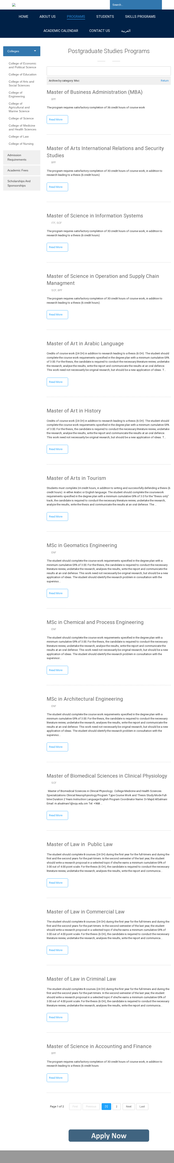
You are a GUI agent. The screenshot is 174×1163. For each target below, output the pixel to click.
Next (129, 1106)
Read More (56, 119)
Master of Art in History (74, 411)
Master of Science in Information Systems (95, 216)
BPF (53, 99)
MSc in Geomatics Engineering (82, 545)
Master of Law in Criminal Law (81, 979)
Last (142, 1106)
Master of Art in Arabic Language (85, 344)
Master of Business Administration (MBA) (95, 92)
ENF (53, 552)
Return (165, 80)
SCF (59, 222)
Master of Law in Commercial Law (86, 912)
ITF (53, 222)
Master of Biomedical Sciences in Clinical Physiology (107, 776)
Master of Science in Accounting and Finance (99, 1046)
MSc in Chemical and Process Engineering (95, 622)
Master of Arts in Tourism (76, 478)
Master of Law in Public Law (80, 844)
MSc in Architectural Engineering (85, 699)
